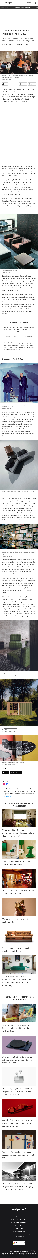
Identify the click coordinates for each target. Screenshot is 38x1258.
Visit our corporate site (22, 1251)
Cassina (4, 101)
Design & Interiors (7, 26)
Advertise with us (19, 1231)
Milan (10, 92)
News (28, 44)
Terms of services (24, 342)
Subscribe (28, 2)
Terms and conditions (19, 1222)
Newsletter (33, 84)
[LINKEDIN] (7, 784)
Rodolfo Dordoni (16, 773)
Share (6, 84)
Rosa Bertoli (7, 44)
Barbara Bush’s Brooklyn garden (21, 7)
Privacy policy (19, 1225)
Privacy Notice (25, 344)
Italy (20, 189)
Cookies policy (19, 1228)
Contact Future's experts (19, 1219)
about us (19, 1216)
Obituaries (6, 773)
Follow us (24, 84)
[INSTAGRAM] (4, 784)
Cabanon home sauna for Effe (10, 728)
